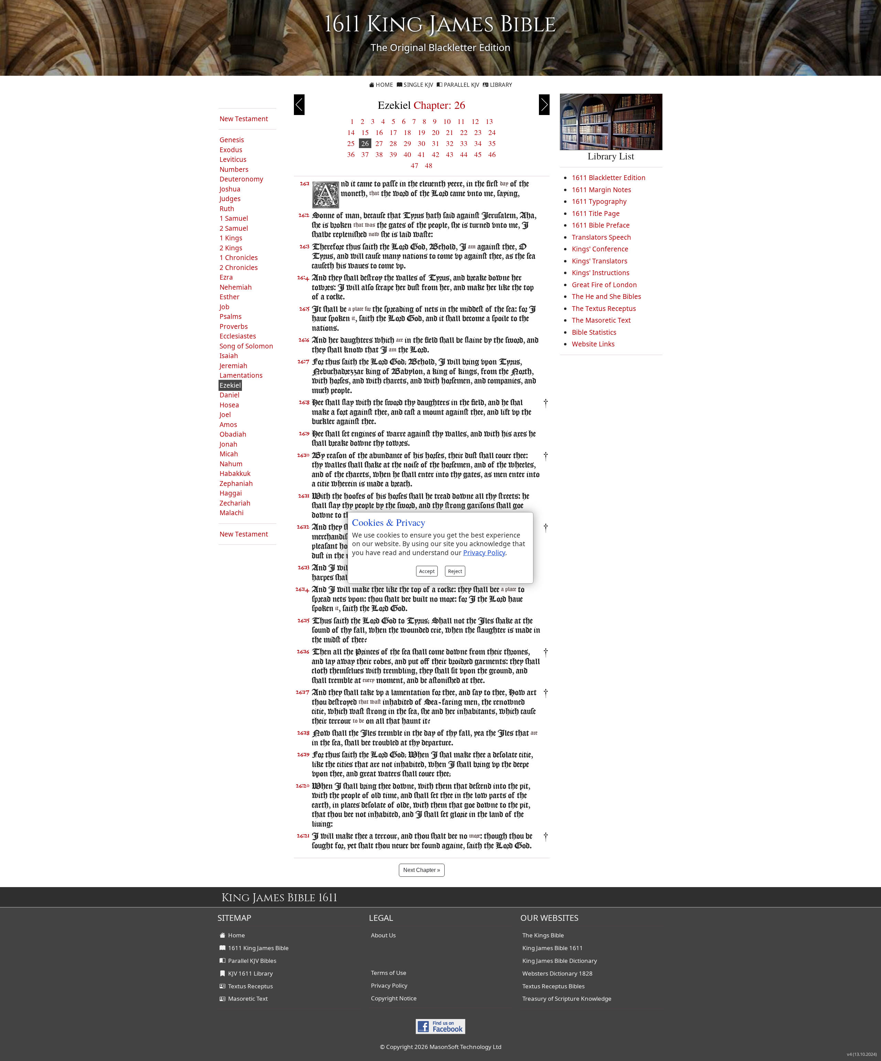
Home (383, 85)
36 (351, 154)
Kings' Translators (599, 261)
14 (351, 132)
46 (492, 154)
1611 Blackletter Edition (609, 177)
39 (393, 154)
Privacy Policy (389, 985)
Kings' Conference (600, 249)
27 (379, 143)
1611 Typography (599, 201)
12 (475, 121)
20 (435, 132)
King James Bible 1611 (552, 948)
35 (492, 143)
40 (407, 154)
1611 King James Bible (257, 948)
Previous (299, 104)
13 (489, 121)
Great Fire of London (604, 284)
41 (421, 154)
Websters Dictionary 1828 (557, 973)
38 (379, 154)
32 (450, 143)
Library (500, 85)
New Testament (244, 118)
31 (435, 143)
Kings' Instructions (600, 272)
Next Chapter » (421, 870)
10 (447, 121)
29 (407, 143)
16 (379, 132)
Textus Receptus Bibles (553, 986)
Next (544, 104)
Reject (455, 571)
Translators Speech (601, 237)
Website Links (593, 344)
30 (421, 143)
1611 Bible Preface (601, 225)
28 (393, 143)
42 (435, 154)
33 (464, 143)
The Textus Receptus (604, 308)
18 (407, 132)
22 (464, 132)
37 (365, 154)
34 (478, 143)
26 (365, 143)
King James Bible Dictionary (559, 961)
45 (478, 154)
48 (429, 165)
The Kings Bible (543, 935)
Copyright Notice (394, 998)
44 (464, 154)
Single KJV (417, 85)
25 (351, 143)
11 (461, 121)
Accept (427, 571)
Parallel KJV (461, 85)
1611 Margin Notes (601, 189)
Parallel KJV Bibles (250, 961)
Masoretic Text (246, 998)
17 (393, 132)
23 (478, 132)
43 (450, 154)
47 (414, 165)
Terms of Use (388, 973)
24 (492, 132)
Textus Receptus (249, 986)
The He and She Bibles (606, 296)
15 (365, 132)
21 (450, 132)
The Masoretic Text (601, 320)
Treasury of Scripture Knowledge (567, 998)
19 (421, 132)
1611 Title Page (596, 213)
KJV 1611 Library (249, 973)
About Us (383, 935)
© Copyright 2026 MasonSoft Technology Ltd (440, 1047)
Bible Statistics (594, 332)
